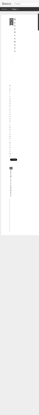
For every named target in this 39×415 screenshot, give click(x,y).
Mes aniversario (15, 35)
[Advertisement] (21, 51)
